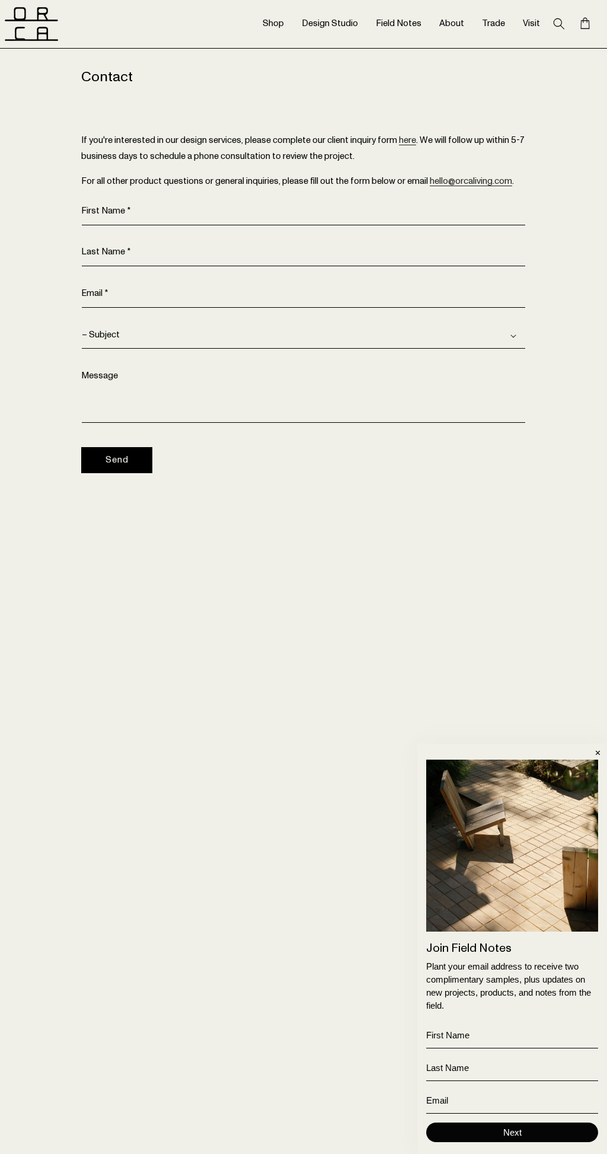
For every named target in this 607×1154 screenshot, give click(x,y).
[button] (559, 24)
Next (512, 1132)
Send (117, 460)
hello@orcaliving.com (471, 181)
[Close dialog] (597, 752)
